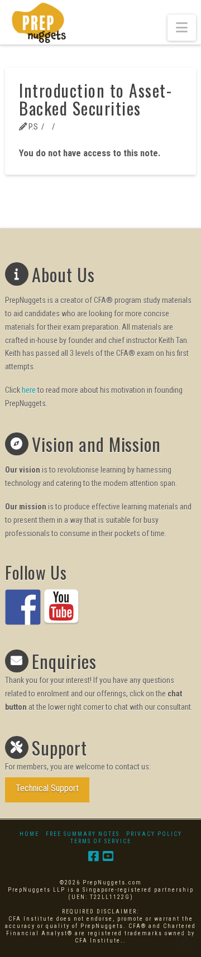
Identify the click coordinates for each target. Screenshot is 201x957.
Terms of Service (100, 841)
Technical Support (47, 788)
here (29, 390)
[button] (182, 28)
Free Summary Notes (82, 834)
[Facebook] (93, 856)
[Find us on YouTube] (61, 607)
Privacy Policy (154, 834)
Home (29, 834)
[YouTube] (108, 856)
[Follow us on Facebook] (23, 607)
